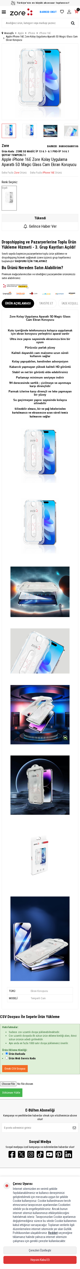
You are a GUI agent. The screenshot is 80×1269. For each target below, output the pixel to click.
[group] (40, 82)
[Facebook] (12, 1154)
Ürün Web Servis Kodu (22, 1058)
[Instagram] (31, 1154)
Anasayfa (9, 33)
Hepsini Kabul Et (40, 1260)
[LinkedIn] (68, 1154)
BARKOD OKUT (48, 11)
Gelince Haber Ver (43, 226)
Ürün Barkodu (17, 1053)
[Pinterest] (59, 1154)
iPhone (31, 33)
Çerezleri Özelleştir (40, 1250)
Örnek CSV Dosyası (14, 1068)
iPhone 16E (45, 33)
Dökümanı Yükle (11, 1092)
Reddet (53, 1233)
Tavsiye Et (46, 303)
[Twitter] (21, 1154)
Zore (5, 145)
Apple (21, 33)
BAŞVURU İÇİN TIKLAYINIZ (31, 261)
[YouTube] (49, 1154)
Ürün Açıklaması (18, 303)
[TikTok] (40, 1154)
